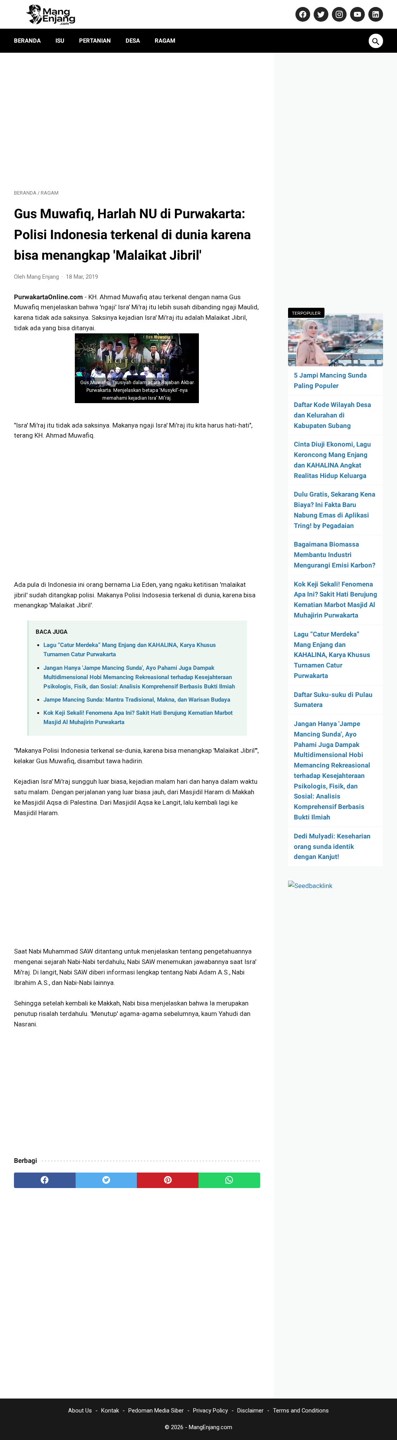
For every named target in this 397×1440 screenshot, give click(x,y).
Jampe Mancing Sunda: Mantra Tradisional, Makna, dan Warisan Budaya (136, 699)
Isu (59, 40)
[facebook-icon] (301, 14)
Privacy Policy (210, 1410)
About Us (80, 1410)
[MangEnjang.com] (57, 14)
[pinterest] (167, 1180)
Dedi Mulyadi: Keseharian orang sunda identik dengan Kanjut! (332, 846)
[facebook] (45, 1180)
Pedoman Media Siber (156, 1410)
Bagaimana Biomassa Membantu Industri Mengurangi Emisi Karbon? (334, 554)
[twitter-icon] (320, 14)
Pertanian (95, 40)
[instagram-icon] (338, 14)
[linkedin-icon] (374, 14)
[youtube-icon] (356, 14)
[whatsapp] (229, 1180)
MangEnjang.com (210, 1427)
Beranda (27, 40)
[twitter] (106, 1180)
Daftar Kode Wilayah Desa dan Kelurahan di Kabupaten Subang (332, 415)
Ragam (165, 40)
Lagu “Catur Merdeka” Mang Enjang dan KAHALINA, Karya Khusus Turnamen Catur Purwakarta (332, 654)
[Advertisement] (137, 121)
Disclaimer (250, 1410)
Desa (133, 40)
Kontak (110, 1410)
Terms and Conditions (301, 1410)
